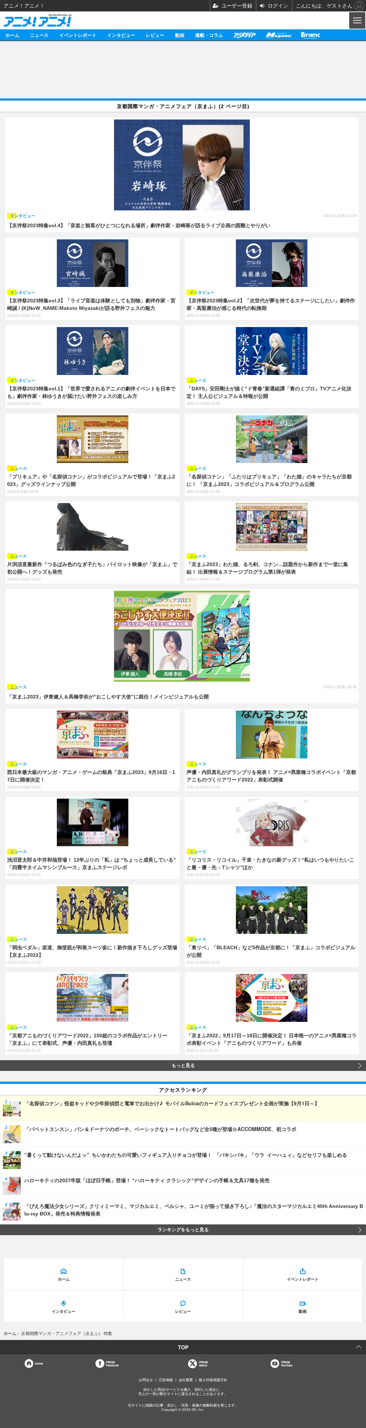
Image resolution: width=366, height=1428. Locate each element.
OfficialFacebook (112, 1363)
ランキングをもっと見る (183, 1229)
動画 (179, 35)
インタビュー (121, 35)
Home (39, 1363)
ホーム (12, 35)
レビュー (155, 35)
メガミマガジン (278, 34)
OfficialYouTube (286, 1363)
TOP (183, 1347)
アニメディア (244, 34)
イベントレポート (78, 35)
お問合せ (146, 1380)
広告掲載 (166, 1380)
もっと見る (183, 1065)
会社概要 (186, 1380)
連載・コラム (209, 35)
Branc (310, 34)
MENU (356, 20)
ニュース (39, 35)
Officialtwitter (203, 1363)
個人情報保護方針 (213, 1380)
